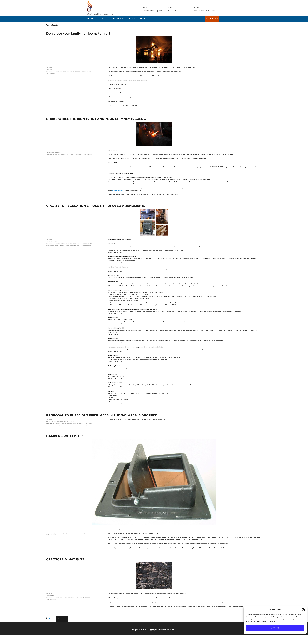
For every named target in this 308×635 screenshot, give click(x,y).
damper (70, 533)
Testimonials (119, 19)
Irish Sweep (57, 155)
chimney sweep (70, 154)
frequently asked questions (83, 243)
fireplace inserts (82, 154)
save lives (84, 71)
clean (60, 71)
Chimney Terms (50, 531)
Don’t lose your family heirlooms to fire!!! (78, 33)
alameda (48, 71)
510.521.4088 (173, 11)
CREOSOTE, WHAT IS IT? (65, 559)
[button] (303, 610)
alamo (52, 71)
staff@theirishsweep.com (152, 11)
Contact (143, 19)
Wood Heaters (49, 247)
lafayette (75, 71)
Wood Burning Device (51, 241)
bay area (57, 71)
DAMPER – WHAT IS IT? (64, 436)
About (105, 19)
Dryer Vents (49, 69)
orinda (71, 155)
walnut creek (52, 73)
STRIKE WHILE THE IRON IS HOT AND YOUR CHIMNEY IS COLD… (96, 119)
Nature (61, 421)
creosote (70, 597)
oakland (79, 71)
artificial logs (58, 154)
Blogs (132, 19)
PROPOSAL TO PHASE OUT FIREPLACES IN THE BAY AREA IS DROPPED (101, 415)
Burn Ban (61, 243)
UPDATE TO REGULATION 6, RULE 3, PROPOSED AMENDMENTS (95, 205)
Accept (275, 628)
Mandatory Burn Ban (60, 245)
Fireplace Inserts (57, 152)
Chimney (48, 421)
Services (91, 19)
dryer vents (69, 71)
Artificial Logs (49, 152)
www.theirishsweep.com (118, 190)
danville (64, 71)
